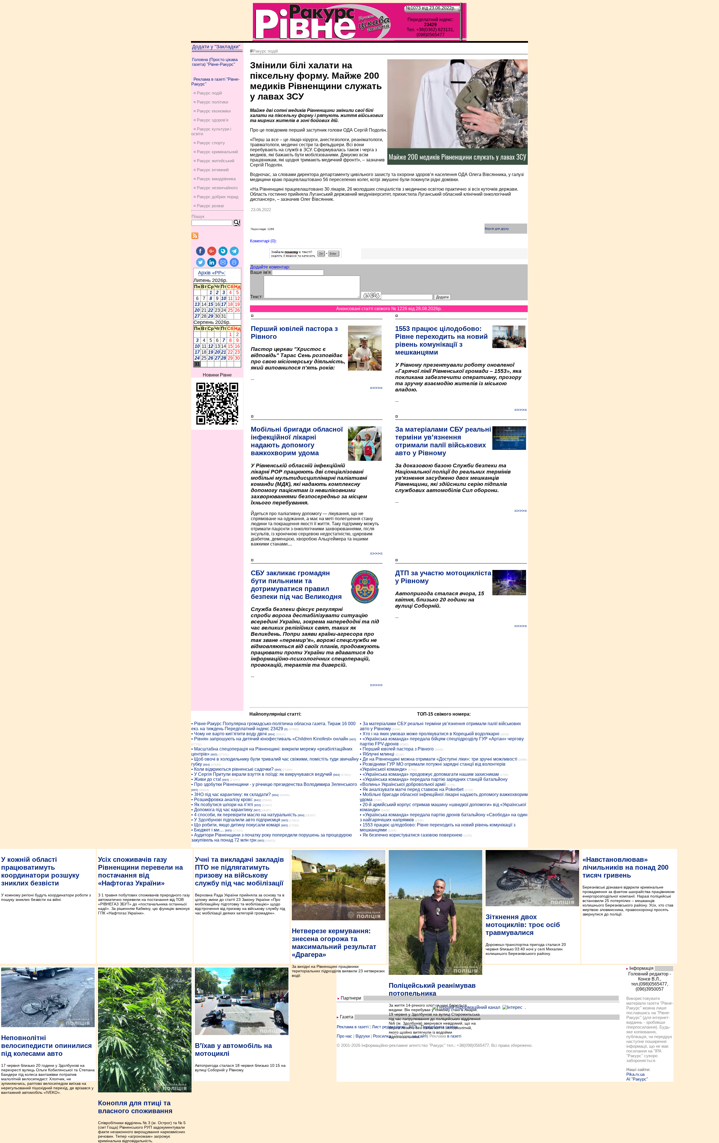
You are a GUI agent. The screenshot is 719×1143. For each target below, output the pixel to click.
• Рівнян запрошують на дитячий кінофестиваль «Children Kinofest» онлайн (269, 738)
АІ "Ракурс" (637, 1079)
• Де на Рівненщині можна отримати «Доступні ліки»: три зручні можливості (438, 759)
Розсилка (382, 1036)
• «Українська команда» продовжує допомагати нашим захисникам (429, 774)
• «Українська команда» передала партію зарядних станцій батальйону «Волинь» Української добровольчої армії (434, 782)
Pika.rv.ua (635, 1074)
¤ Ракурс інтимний (211, 169)
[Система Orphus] (305, 256)
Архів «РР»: (212, 273)
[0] (286, 729)
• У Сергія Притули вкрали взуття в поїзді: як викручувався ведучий (261, 774)
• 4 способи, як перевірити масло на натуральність (244, 814)
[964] (271, 734)
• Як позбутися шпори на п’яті (222, 804)
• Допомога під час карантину (221, 809)
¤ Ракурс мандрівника (215, 178)
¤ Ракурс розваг (209, 205)
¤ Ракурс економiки (212, 111)
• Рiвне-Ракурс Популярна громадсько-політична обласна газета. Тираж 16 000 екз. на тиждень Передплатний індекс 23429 (273, 726)
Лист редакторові (388, 1026)
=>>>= (376, 387)
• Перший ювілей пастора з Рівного (397, 749)
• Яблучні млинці (377, 754)
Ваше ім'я (260, 272)
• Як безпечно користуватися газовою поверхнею (411, 835)
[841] (257, 800)
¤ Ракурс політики (211, 102)
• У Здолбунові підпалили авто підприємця (235, 819)
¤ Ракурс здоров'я (211, 120)
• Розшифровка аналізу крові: (222, 799)
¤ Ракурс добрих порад (216, 196)
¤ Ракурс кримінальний (216, 151)
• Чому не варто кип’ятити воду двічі (229, 733)
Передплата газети (439, 1026)
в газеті (454, 1036)
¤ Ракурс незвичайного (216, 187)
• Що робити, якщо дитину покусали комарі (235, 824)
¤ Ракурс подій (208, 93)
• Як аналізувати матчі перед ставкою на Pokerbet (411, 789)
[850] (257, 805)
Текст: (256, 296)
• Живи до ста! (206, 779)
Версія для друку (497, 228)
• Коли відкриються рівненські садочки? (232, 769)
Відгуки (363, 1036)
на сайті (419, 1036)
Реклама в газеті (352, 1026)
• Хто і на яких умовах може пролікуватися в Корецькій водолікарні (429, 733)
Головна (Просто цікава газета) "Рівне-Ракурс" (215, 62)
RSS (413, 1026)
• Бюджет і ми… (207, 830)
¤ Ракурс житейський (214, 160)
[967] (257, 810)
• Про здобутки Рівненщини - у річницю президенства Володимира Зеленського (274, 784)
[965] (352, 739)
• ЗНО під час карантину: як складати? (231, 794)
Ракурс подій (265, 51)
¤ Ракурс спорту (209, 142)
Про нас (344, 1036)
